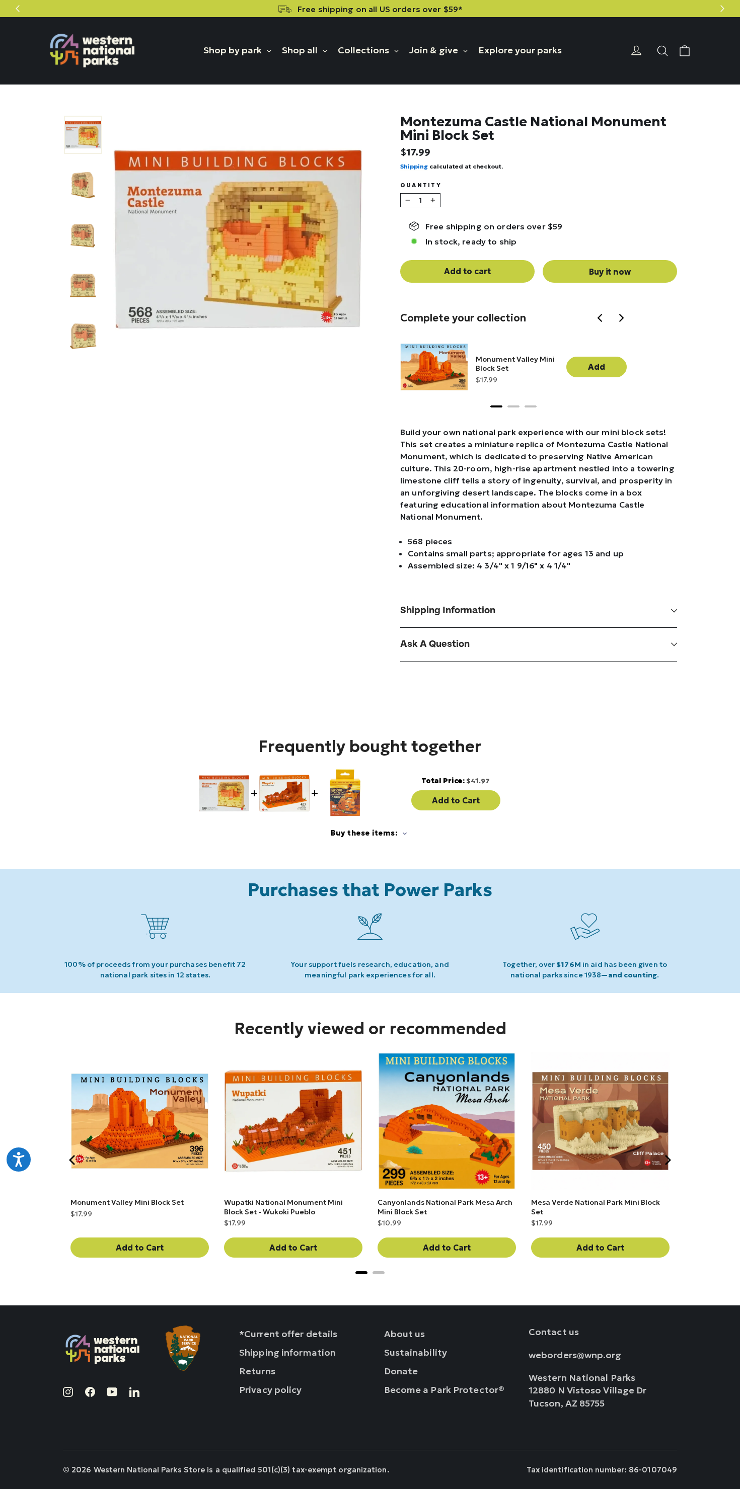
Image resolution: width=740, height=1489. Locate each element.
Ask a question (435, 644)
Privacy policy (270, 1389)
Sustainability (416, 1352)
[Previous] (601, 319)
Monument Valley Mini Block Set (515, 364)
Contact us (554, 1332)
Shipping (414, 166)
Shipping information (447, 610)
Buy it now (609, 272)
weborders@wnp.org (575, 1355)
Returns (257, 1371)
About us (404, 1334)
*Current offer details (288, 1334)
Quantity (420, 185)
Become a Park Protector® (444, 1389)
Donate (401, 1371)
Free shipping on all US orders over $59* (380, 9)
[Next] (622, 319)
